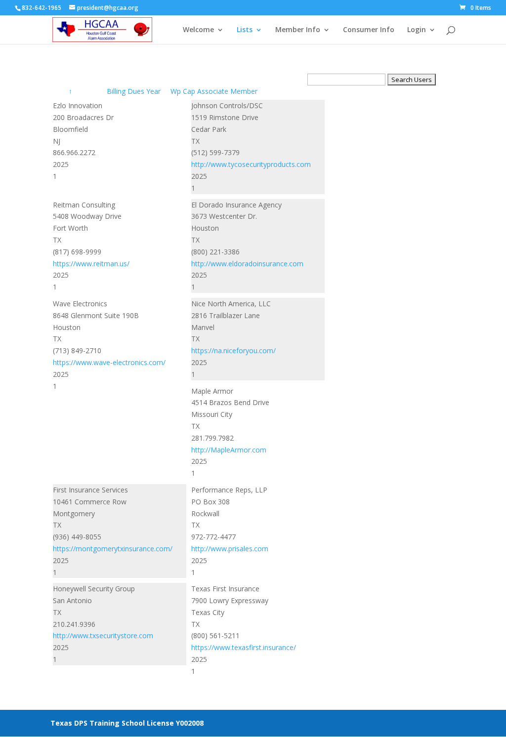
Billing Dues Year (135, 91)
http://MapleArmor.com (228, 449)
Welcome (198, 30)
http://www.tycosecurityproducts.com (251, 164)
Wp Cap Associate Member (213, 91)
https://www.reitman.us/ (91, 263)
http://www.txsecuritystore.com (103, 635)
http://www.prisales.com (229, 548)
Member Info (297, 30)
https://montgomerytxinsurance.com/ (112, 548)
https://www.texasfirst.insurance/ (243, 647)
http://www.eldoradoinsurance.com (247, 263)
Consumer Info (368, 30)
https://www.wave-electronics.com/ (109, 362)
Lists (245, 30)
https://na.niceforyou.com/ (233, 350)
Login (416, 30)
